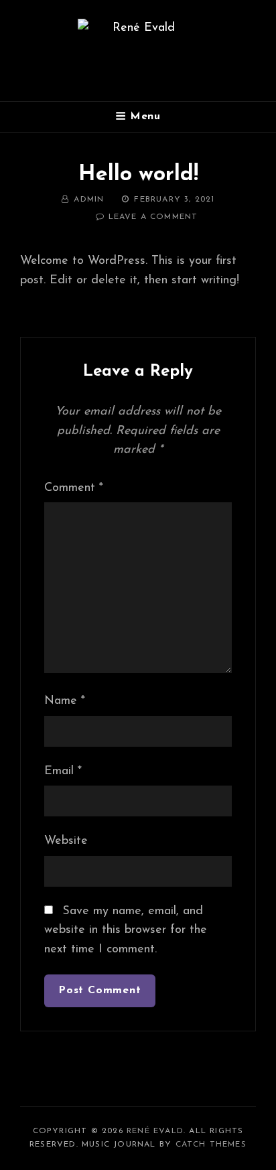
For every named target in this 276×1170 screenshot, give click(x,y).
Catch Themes (211, 1145)
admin (89, 200)
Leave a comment (153, 217)
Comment (73, 488)
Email (63, 771)
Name (64, 701)
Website (66, 841)
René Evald (155, 1131)
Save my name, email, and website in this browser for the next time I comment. (125, 930)
